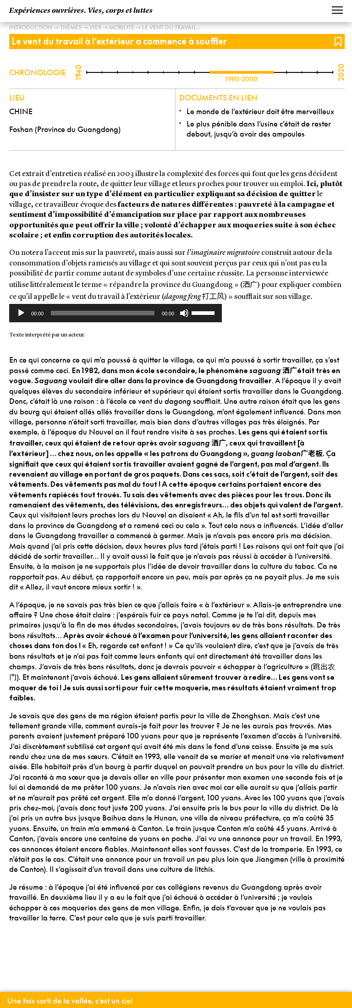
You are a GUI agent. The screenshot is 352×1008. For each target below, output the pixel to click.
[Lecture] (21, 313)
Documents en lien (218, 97)
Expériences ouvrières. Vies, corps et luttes (81, 11)
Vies (95, 27)
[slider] (204, 312)
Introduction (30, 27)
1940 (78, 72)
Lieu (17, 97)
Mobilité (121, 27)
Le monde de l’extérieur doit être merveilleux (260, 111)
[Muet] (184, 313)
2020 (341, 72)
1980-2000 (242, 79)
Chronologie (37, 72)
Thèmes (71, 27)
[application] (115, 313)
